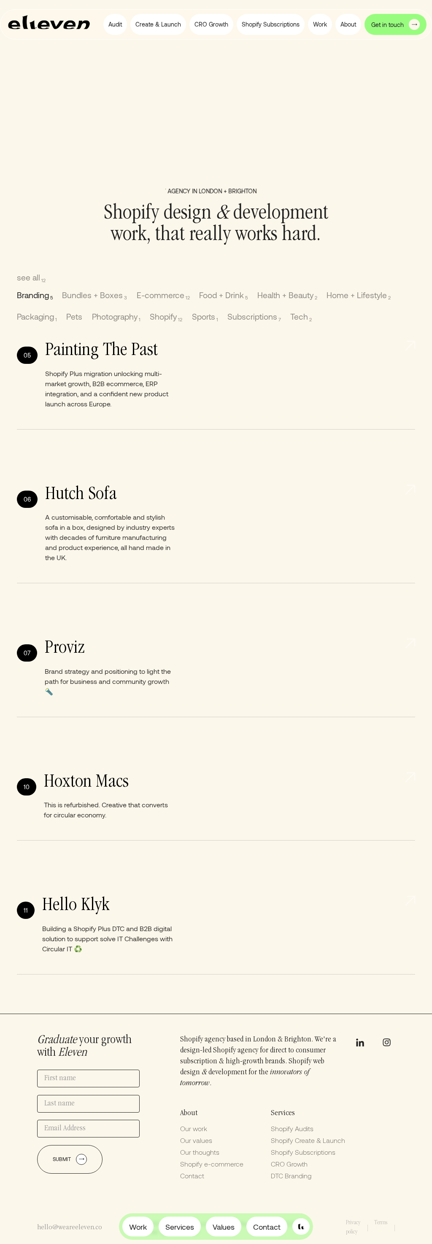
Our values (196, 1140)
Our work (193, 1128)
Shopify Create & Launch (308, 1140)
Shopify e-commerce (211, 1164)
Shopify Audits (292, 1128)
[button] (348, 24)
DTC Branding (291, 1176)
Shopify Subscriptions (303, 1152)
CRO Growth (289, 1164)
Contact (192, 1176)
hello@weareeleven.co (69, 1227)
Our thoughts (199, 1152)
